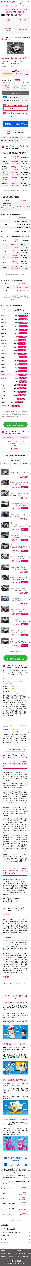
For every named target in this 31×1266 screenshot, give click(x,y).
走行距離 (9, 113)
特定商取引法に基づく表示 (23, 1253)
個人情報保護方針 (5, 1253)
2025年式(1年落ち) (5, 168)
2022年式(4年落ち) (5, 184)
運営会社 (3, 1250)
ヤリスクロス (8, 955)
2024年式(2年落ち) (5, 173)
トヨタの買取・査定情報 (8, 1229)
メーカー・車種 (12, 97)
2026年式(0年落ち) (5, 162)
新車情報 (3, 1239)
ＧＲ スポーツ (5, 224)
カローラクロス (10, 983)
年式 (8, 105)
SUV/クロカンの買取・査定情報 (10, 1232)
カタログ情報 (5, 1236)
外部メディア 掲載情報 (22, 1256)
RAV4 (14, 955)
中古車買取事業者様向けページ (8, 1256)
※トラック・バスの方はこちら (21, 82)
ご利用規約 (19, 1250)
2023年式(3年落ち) (5, 179)
